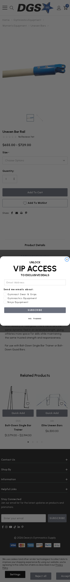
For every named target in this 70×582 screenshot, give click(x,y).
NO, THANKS (35, 319)
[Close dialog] (67, 259)
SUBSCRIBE (35, 310)
